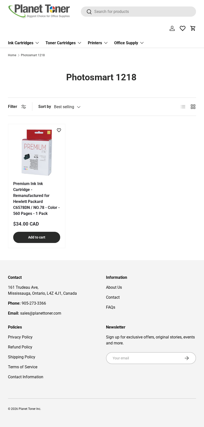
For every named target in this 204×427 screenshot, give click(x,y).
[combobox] (138, 11)
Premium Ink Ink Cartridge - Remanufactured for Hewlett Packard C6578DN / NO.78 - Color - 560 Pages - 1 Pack (36, 198)
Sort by (44, 106)
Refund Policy (20, 347)
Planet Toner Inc (29, 409)
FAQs (110, 307)
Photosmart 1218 (33, 55)
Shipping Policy (21, 357)
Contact (113, 297)
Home (12, 55)
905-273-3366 (34, 303)
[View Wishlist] (183, 28)
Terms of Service (22, 367)
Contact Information (25, 377)
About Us (114, 287)
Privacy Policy (20, 337)
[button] (193, 28)
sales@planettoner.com (40, 313)
